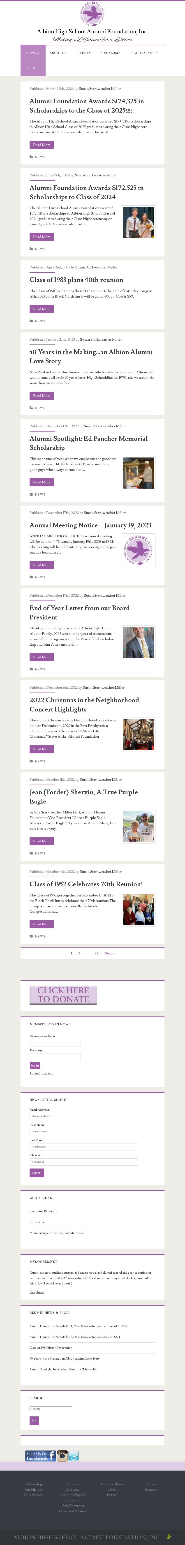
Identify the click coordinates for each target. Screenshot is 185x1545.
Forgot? (35, 1073)
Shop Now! (37, 1292)
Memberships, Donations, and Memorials (57, 1233)
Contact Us (37, 1222)
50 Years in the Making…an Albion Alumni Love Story (64, 1358)
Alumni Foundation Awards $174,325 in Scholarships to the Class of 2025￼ (78, 1326)
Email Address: (40, 1110)
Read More (43, 145)
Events (84, 53)
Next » (109, 953)
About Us (58, 53)
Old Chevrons (73, 1505)
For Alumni (111, 53)
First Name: (37, 1125)
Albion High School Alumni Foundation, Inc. (87, 1537)
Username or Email (43, 1036)
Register (47, 1073)
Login (151, 1484)
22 (96, 953)
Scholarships (145, 53)
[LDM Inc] (169, 1537)
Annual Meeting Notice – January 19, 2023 (90, 525)
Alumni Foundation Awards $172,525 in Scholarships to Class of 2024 (75, 1337)
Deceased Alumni (73, 1511)
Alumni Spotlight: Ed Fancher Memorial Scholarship (63, 1369)
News (40, 157)
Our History (33, 1489)
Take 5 (112, 1489)
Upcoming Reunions (43, 1211)
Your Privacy (33, 1495)
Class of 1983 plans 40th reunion (76, 280)
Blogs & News (112, 1484)
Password (36, 1050)
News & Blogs (33, 60)
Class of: (36, 1155)
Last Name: (37, 1140)
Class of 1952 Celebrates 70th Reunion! (86, 884)
